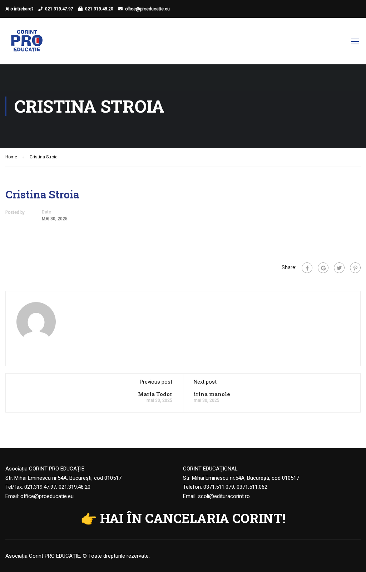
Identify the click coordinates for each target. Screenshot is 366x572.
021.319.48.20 (99, 8)
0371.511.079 (218, 487)
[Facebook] (307, 267)
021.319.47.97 (59, 8)
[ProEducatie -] (26, 45)
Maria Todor (155, 394)
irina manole (212, 394)
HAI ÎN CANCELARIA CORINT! (193, 518)
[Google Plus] (323, 267)
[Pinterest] (355, 267)
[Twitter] (339, 267)
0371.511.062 (252, 487)
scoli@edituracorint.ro (224, 496)
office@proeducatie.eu (147, 8)
